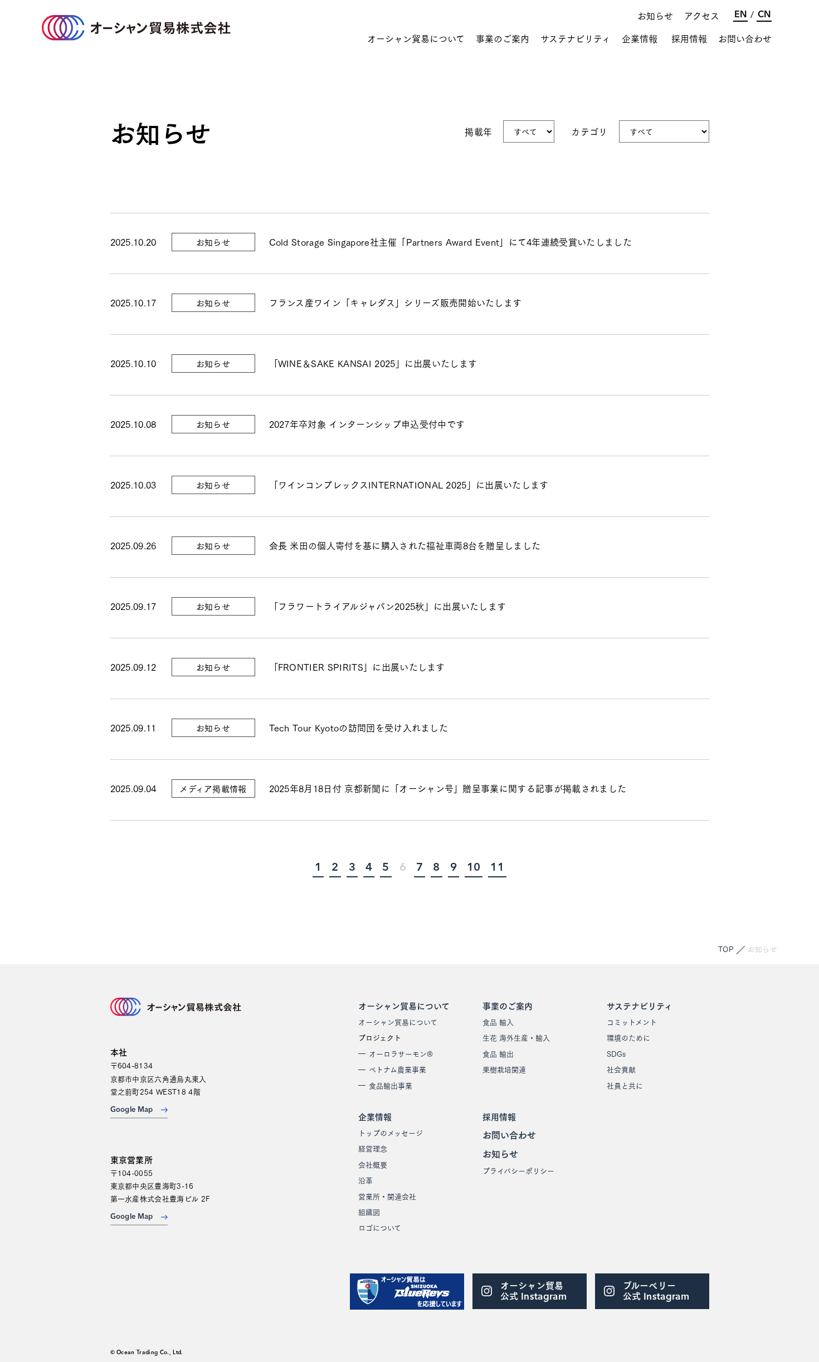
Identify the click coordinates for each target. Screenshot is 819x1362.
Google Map (131, 1110)
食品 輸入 (498, 1021)
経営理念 (372, 1148)
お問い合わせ (745, 38)
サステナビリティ (575, 38)
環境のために (628, 1037)
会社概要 (372, 1164)
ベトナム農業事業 (397, 1069)
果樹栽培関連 (504, 1069)
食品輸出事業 (390, 1085)
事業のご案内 (502, 38)
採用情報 (689, 38)
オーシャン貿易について (416, 38)
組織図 (369, 1211)
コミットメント (632, 1021)
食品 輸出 (498, 1053)
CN (764, 15)
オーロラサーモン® (401, 1053)
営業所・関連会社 (387, 1196)
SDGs (616, 1053)
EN (740, 15)
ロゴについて (379, 1227)
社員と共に (625, 1085)
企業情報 (639, 38)
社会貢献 (621, 1069)
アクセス (701, 15)
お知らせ (655, 15)
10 (474, 867)
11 (497, 867)
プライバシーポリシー (518, 1170)
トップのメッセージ (390, 1132)
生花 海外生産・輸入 (516, 1037)
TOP (726, 948)
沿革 (365, 1179)
